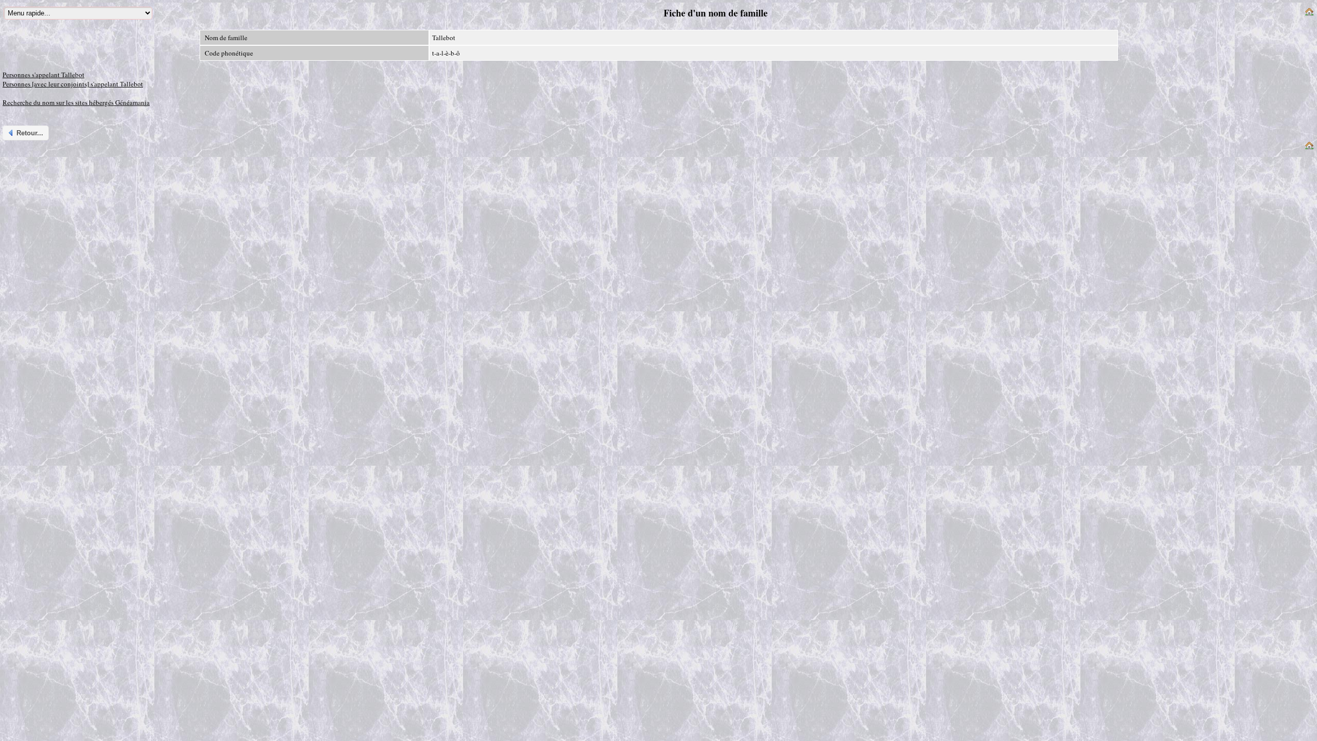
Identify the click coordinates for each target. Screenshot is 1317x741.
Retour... (29, 133)
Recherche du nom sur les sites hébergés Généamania (76, 102)
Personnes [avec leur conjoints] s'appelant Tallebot (73, 84)
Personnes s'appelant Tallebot (43, 74)
